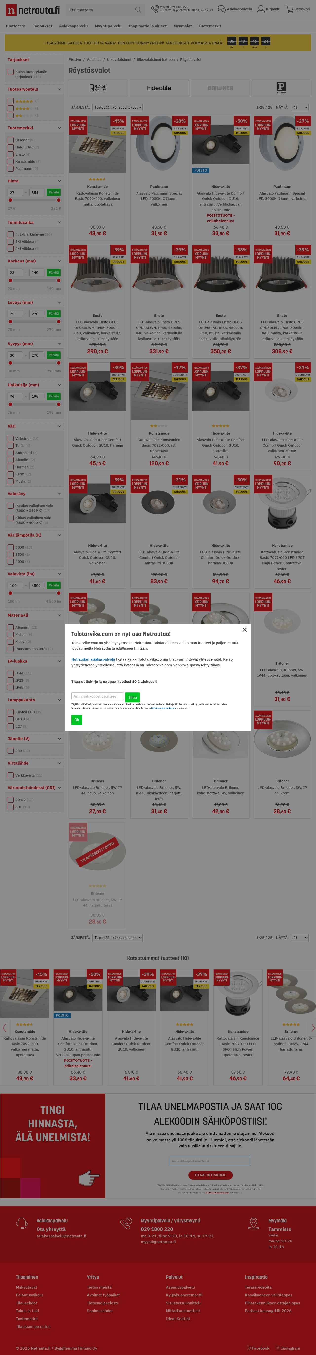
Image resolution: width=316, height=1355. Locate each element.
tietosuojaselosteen (163, 708)
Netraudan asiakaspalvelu (93, 659)
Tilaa (132, 697)
